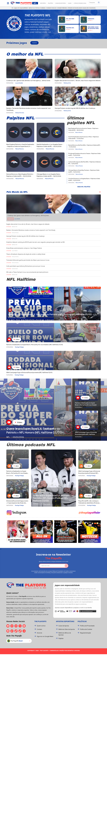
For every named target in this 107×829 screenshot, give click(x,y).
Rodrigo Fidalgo (19, 347)
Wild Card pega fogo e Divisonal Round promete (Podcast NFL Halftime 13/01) (89, 473)
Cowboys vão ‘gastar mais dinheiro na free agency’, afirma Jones (28, 80)
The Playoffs (40, 621)
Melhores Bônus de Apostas (64, 634)
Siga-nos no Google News (45, 636)
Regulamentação (85, 633)
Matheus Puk (67, 83)
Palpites (50, 3)
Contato (39, 629)
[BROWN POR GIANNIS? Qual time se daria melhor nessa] (41, 531)
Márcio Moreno (19, 149)
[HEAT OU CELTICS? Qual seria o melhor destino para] (65, 531)
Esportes (43, 3)
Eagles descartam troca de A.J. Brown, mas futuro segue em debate (77, 80)
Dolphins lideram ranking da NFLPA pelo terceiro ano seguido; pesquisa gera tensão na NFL (35, 242)
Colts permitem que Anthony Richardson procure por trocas (25, 266)
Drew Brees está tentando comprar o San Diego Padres (24, 248)
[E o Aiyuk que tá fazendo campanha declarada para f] (17, 531)
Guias (69, 3)
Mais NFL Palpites (83, 186)
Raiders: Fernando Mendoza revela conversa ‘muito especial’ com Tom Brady (30, 230)
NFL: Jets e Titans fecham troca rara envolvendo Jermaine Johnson (27, 272)
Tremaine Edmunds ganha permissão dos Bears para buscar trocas (27, 260)
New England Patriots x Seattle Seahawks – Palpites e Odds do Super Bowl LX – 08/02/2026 (20, 146)
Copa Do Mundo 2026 (80, 3)
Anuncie (39, 633)
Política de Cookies (86, 629)
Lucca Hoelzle (19, 83)
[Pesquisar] (98, 2)
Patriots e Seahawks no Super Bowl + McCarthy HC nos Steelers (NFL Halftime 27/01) (34, 344)
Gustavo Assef (15, 268)
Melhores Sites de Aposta (66, 629)
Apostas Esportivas (65, 621)
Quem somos (41, 626)
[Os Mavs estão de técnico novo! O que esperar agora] (89, 531)
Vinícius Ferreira (19, 112)
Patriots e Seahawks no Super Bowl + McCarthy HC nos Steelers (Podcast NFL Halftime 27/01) (17, 473)
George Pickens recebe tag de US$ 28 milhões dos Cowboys (75, 108)
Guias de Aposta (63, 626)
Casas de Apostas (60, 3)
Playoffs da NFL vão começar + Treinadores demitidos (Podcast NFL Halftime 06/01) (89, 503)
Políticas (82, 621)
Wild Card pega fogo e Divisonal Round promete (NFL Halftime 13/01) (29, 372)
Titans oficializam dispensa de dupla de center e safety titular (25, 254)
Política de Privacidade (87, 626)
